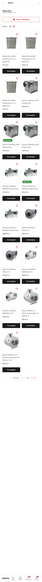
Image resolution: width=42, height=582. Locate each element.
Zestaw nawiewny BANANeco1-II (28, 270)
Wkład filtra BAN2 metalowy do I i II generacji (28, 59)
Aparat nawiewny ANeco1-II (28, 228)
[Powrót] (3, 3)
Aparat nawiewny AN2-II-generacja (11, 145)
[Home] (5, 578)
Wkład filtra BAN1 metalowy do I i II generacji (9, 103)
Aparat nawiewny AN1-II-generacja (30, 101)
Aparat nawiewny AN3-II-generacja (30, 145)
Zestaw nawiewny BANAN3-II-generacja (10, 228)
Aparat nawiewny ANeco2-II (9, 270)
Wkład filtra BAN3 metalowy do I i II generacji (9, 59)
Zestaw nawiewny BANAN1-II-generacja (10, 187)
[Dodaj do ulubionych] (16, 34)
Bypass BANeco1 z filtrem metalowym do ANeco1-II (30, 313)
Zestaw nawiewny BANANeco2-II (9, 311)
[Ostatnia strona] (35, 378)
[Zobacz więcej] (39, 3)
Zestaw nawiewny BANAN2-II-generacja (30, 187)
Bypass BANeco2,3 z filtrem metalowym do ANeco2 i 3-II (11, 357)
